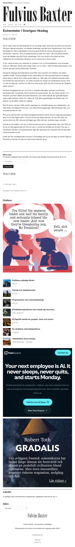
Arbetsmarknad (18, 342)
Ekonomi (29, 342)
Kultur (15, 293)
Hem (4, 25)
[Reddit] (4, 39)
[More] (14, 39)
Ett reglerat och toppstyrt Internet (14, 190)
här (56, 496)
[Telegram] (7, 39)
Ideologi (15, 332)
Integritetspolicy (37, 535)
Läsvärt (10, 25)
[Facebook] (9, 39)
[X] (12, 39)
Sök (16, 25)
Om (20, 25)
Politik (14, 35)
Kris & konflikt (18, 313)
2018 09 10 (6, 35)
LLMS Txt (37, 542)
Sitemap (37, 540)
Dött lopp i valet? (11, 184)
